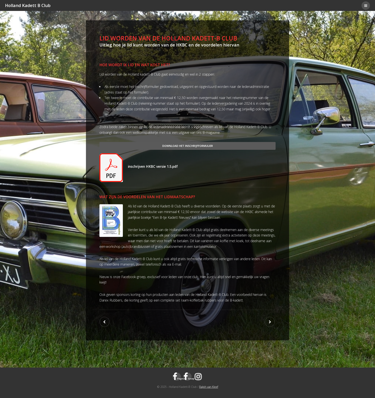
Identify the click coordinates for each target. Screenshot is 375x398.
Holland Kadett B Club (28, 5)
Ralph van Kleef (208, 387)
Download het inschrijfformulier (187, 146)
